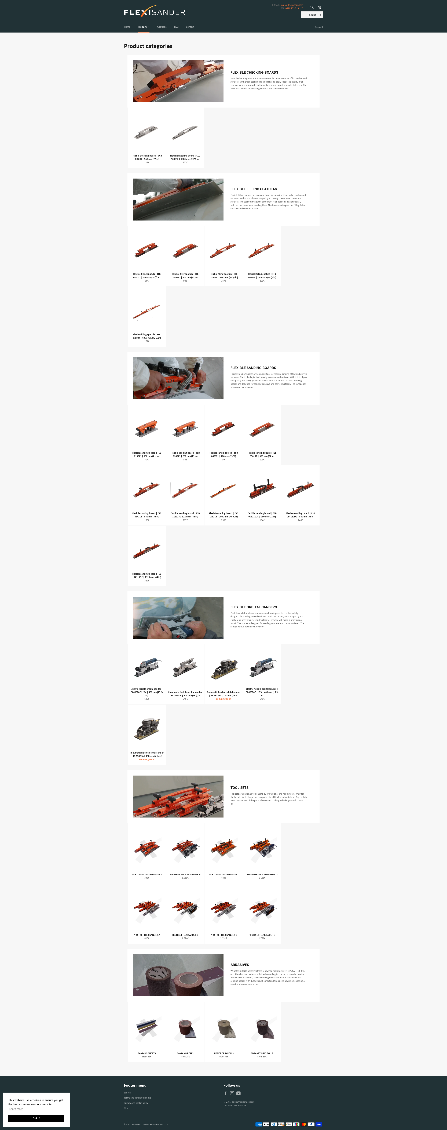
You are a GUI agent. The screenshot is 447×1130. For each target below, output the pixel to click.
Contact (190, 27)
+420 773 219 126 (294, 8)
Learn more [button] (16, 1109)
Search (127, 1093)
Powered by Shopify (160, 1124)
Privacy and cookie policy (136, 1103)
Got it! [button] (36, 1118)
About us (162, 27)
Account (319, 27)
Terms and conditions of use (137, 1098)
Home (127, 27)
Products (143, 27)
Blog (126, 1108)
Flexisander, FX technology (141, 1124)
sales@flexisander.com (292, 5)
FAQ (176, 27)
